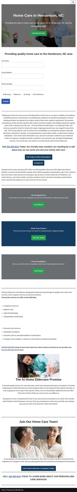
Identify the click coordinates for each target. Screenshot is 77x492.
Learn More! (38, 204)
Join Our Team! (38, 238)
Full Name (5, 61)
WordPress (19, 490)
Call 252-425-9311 (38, 33)
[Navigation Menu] (73, 2)
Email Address (7, 72)
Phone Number (7, 84)
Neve (3, 490)
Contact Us (38, 163)
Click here (22, 404)
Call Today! (38, 271)
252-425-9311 (13, 147)
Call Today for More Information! (38, 157)
